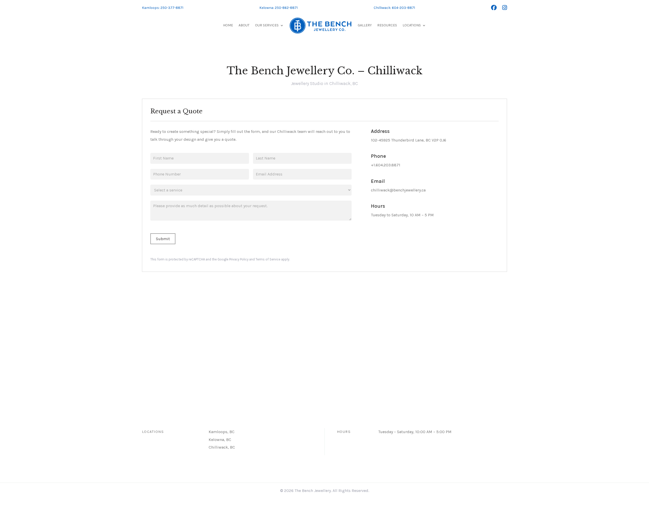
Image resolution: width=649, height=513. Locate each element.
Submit (163, 238)
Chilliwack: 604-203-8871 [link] (394, 8)
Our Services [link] (267, 25)
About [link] (244, 25)
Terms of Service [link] (268, 259)
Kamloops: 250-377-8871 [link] (162, 8)
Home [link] (228, 25)
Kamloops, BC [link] (222, 431)
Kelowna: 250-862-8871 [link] (278, 8)
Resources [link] (387, 25)
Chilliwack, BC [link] (222, 447)
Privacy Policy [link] (238, 259)
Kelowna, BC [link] (220, 439)
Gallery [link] (365, 25)
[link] (494, 8)
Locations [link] (412, 25)
